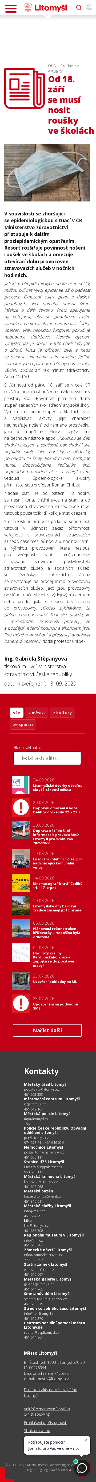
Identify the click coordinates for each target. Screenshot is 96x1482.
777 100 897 (33, 1259)
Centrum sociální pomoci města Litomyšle (54, 1325)
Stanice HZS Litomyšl (44, 1161)
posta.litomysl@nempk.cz (44, 1152)
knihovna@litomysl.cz (41, 1182)
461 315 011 (33, 1201)
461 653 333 (33, 1094)
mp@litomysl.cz (36, 1119)
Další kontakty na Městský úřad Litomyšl (50, 1392)
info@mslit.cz (34, 1211)
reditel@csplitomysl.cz (41, 1332)
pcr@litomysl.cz (36, 1138)
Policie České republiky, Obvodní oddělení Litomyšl (55, 1130)
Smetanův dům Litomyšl (47, 1293)
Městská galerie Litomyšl (48, 1279)
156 (27, 1123)
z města (37, 712)
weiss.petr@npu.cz (39, 1270)
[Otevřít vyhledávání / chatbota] (79, 7)
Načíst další (47, 1030)
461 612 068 (33, 1186)
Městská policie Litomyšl (47, 1113)
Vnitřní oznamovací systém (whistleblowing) (47, 1411)
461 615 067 (33, 1274)
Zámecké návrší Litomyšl (48, 1249)
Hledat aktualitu (27, 747)
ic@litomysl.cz (35, 1104)
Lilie (28, 1220)
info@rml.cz (33, 1240)
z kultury (62, 712)
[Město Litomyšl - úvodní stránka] (45, 7)
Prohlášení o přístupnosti (45, 1422)
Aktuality (55, 71)
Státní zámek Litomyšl (45, 1264)
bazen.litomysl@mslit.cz (43, 1196)
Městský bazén (38, 1190)
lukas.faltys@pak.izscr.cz (43, 1167)
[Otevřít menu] (11, 9)
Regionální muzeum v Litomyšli (54, 1235)
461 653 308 (33, 1230)
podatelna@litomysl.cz (42, 1089)
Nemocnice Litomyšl (43, 1147)
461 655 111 (33, 1157)
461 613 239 (33, 1303)
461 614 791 (33, 1215)
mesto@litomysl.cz (53, 1378)
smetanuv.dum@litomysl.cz (45, 1299)
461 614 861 (33, 1337)
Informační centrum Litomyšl (52, 1098)
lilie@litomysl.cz (36, 1226)
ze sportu (23, 724)
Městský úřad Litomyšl (45, 1084)
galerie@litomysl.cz (39, 1284)
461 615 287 (33, 1245)
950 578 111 (33, 1172)
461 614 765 (33, 1289)
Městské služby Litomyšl (47, 1205)
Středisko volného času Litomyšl (55, 1308)
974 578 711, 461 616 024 (44, 1142)
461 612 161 (33, 1109)
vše (16, 712)
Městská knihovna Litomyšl (50, 1176)
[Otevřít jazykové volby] (89, 7)
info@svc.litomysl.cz (39, 1314)
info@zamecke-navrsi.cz (43, 1255)
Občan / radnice (62, 65)
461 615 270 (33, 1318)
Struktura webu (37, 1430)
